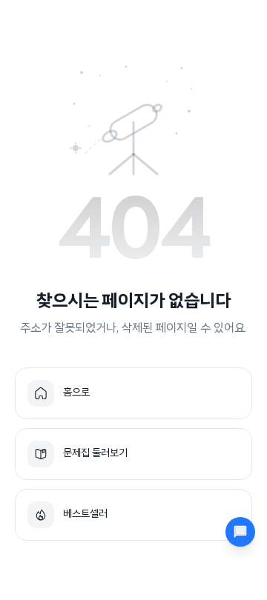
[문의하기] (240, 532)
